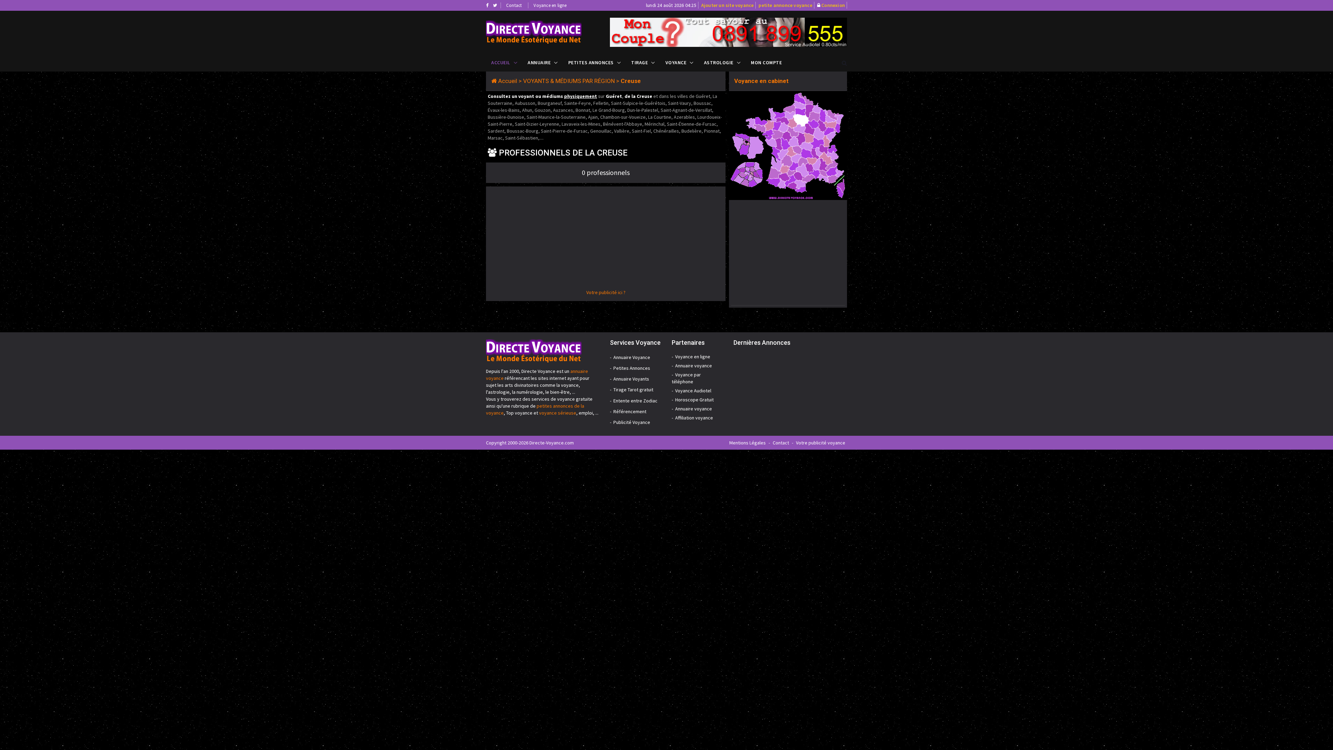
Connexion (833, 5)
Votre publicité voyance (820, 443)
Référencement (629, 411)
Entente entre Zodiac (635, 401)
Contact (514, 5)
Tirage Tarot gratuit (633, 389)
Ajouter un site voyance (727, 5)
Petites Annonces (591, 62)
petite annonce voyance (785, 5)
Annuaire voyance (693, 365)
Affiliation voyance (694, 418)
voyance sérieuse (557, 413)
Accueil (500, 62)
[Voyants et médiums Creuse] (543, 32)
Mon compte (766, 62)
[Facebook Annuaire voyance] (487, 5)
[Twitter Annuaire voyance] (495, 5)
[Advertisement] (605, 240)
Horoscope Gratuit (694, 400)
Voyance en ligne (550, 5)
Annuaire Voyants (631, 379)
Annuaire (539, 62)
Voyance (676, 62)
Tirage (639, 62)
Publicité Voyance (631, 422)
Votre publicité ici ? (606, 292)
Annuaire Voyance (631, 357)
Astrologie (718, 62)
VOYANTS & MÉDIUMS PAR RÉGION (569, 80)
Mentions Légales (747, 443)
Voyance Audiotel (693, 391)
